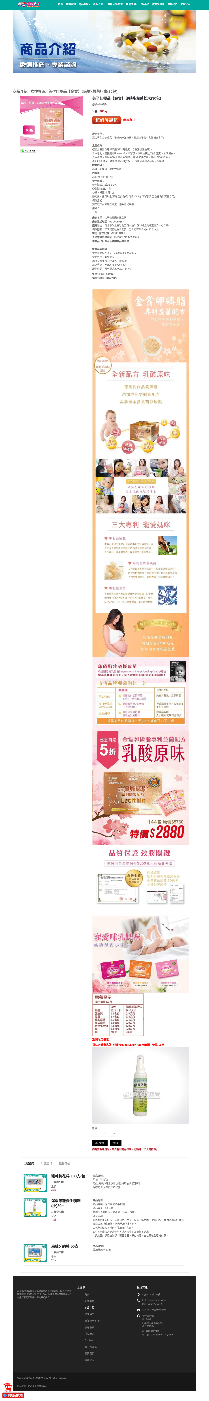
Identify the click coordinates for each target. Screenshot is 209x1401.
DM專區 (89, 1340)
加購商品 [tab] (29, 1163)
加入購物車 (99, 1143)
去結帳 (115, 1143)
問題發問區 (15, 1395)
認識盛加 (89, 1301)
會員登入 (89, 1360)
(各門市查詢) (148, 1326)
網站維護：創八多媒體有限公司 (32, 1386)
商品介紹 (89, 1307)
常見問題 (89, 1334)
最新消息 (89, 1314)
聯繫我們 (89, 1353)
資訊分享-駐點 (92, 1320)
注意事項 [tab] (46, 1163)
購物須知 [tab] (64, 1163)
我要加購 (59, 1182)
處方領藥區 (91, 1347)
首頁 (87, 1294)
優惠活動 (89, 1327)
